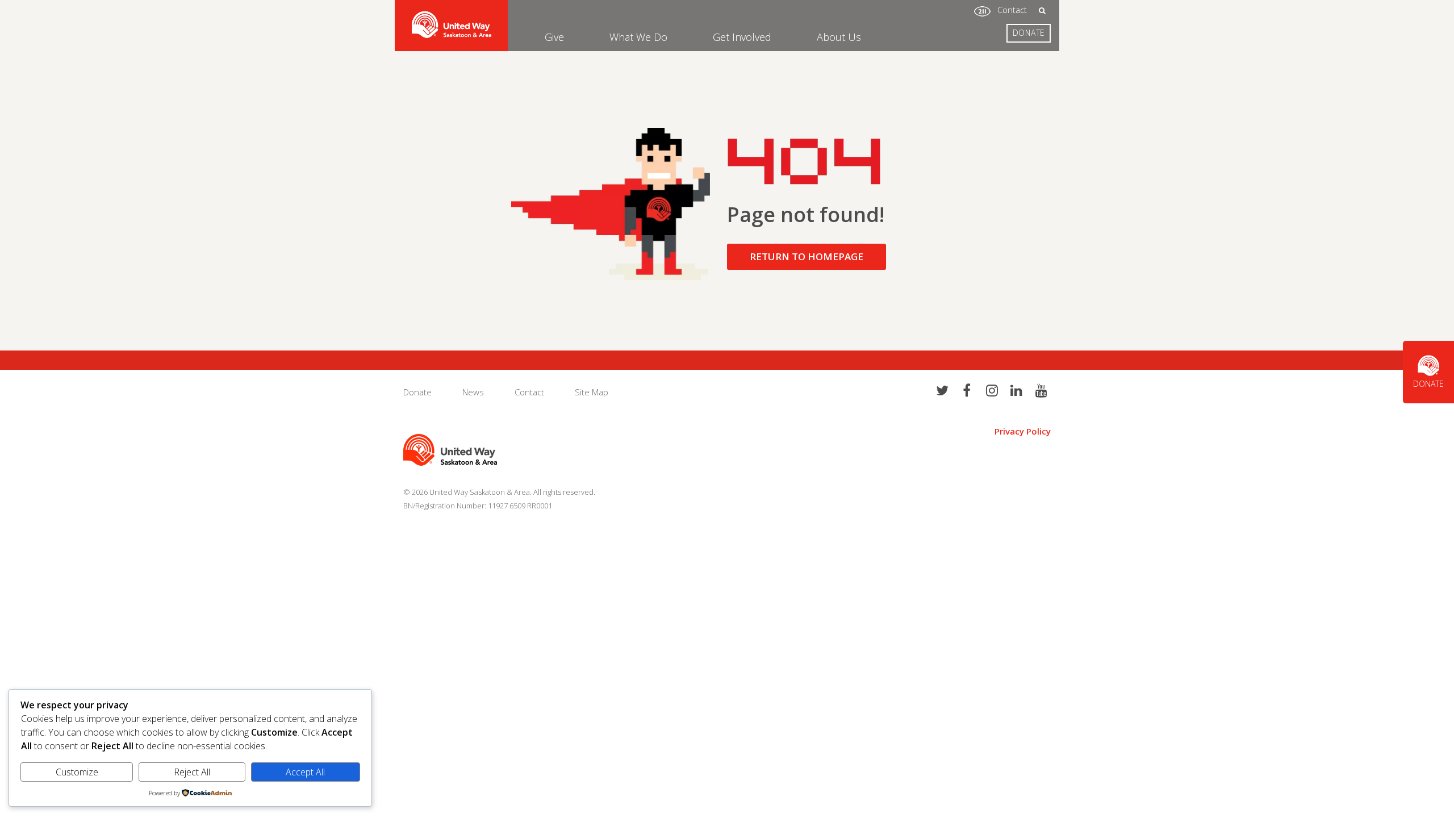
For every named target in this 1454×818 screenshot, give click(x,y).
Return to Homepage (806, 256)
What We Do (638, 37)
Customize (77, 772)
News (473, 392)
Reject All (192, 772)
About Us (839, 37)
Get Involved (742, 37)
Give (554, 37)
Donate (1029, 32)
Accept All (305, 772)
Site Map (591, 392)
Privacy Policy (1023, 431)
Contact (1012, 9)
